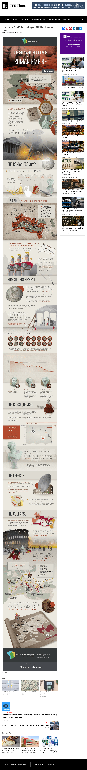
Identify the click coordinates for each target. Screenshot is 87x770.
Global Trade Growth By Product (72, 87)
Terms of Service (37, 764)
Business (6, 19)
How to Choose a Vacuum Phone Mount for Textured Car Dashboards (72, 210)
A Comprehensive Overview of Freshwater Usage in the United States (49, 750)
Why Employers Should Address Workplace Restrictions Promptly (72, 70)
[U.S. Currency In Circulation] (30, 685)
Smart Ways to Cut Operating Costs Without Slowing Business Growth (72, 104)
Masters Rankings (54, 19)
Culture (15, 19)
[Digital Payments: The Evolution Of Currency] (49, 685)
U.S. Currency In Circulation (28, 691)
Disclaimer (53, 764)
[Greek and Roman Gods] (10, 685)
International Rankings (38, 19)
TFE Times (19, 32)
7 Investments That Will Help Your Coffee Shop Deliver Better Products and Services (72, 228)
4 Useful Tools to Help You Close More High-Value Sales (25, 725)
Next (46, 722)
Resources (66, 19)
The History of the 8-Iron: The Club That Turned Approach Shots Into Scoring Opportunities (72, 172)
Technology (24, 19)
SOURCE (4, 672)
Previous (7, 712)
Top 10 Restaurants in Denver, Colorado (72, 137)
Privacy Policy (46, 764)
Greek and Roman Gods (8, 691)
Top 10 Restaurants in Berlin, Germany (71, 153)
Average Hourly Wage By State (72, 121)
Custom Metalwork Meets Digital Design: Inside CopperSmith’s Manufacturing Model (73, 191)
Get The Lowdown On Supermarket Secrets (28, 749)
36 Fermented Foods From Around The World (10, 749)
